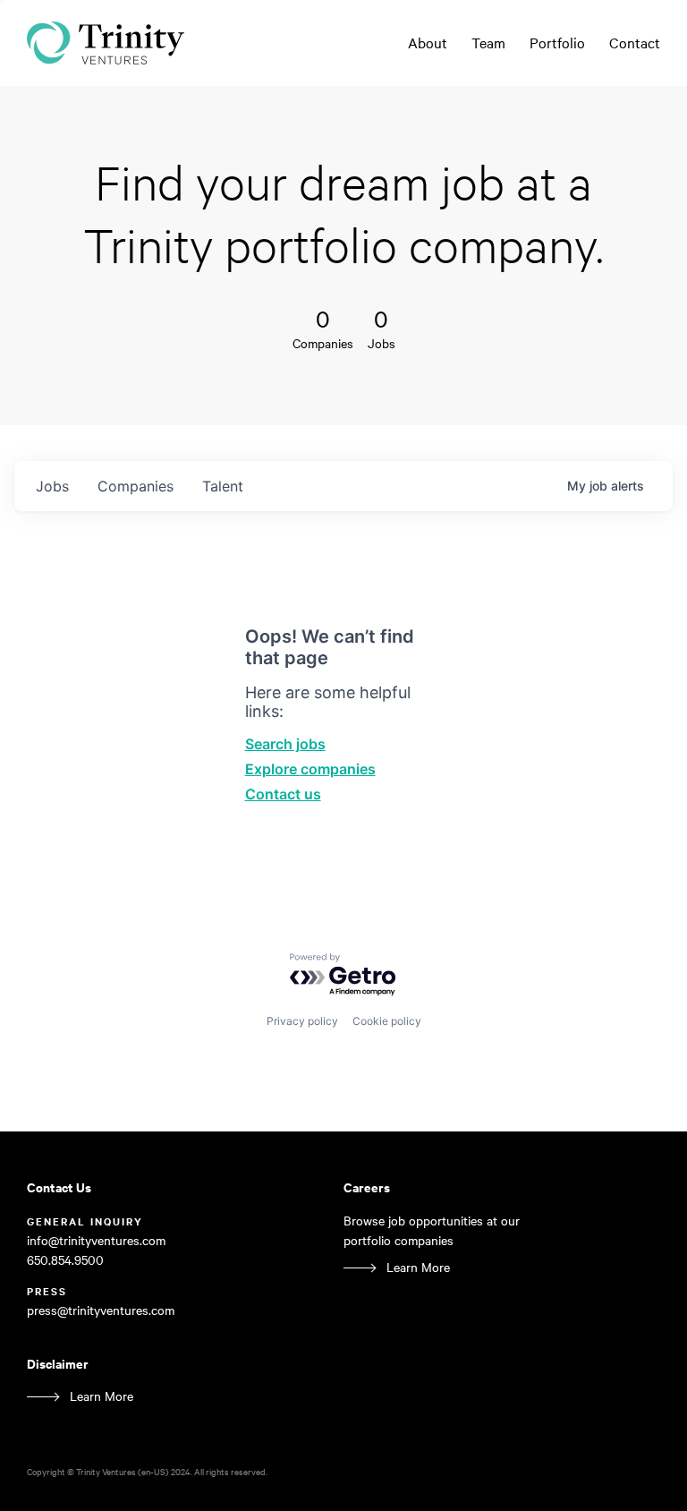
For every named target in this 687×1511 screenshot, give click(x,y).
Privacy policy (302, 1021)
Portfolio (557, 42)
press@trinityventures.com (100, 1310)
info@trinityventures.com (96, 1240)
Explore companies (310, 769)
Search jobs (285, 744)
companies (136, 486)
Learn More (418, 1267)
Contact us (283, 794)
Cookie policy (386, 1021)
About (427, 42)
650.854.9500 (65, 1259)
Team (488, 42)
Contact (634, 42)
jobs (52, 486)
